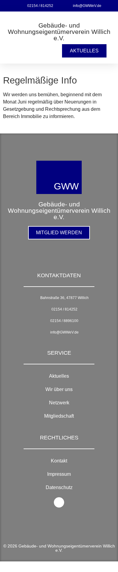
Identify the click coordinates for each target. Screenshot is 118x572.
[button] (11, 51)
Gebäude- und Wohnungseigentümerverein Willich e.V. (59, 31)
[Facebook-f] (59, 502)
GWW (66, 186)
